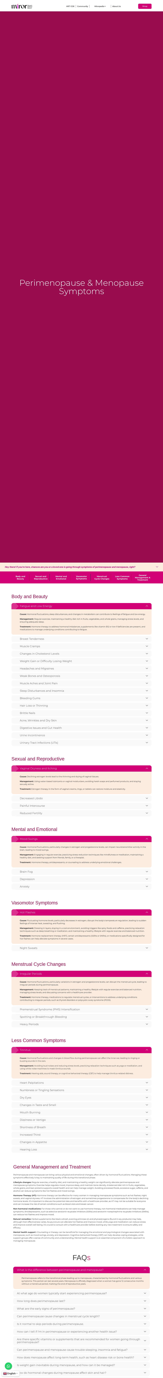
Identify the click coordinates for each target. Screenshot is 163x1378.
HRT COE (70, 6)
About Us (116, 6)
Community (82, 6)
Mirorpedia (99, 6)
